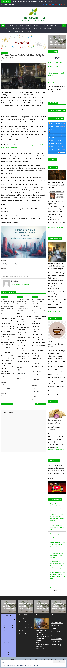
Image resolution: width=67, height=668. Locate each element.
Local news (9, 26)
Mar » (23, 637)
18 (28, 630)
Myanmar (55, 632)
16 (22, 630)
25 (28, 633)
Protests (20, 276)
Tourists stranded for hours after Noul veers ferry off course (23, 303)
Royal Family (48, 29)
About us (9, 32)
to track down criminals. (57, 227)
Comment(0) (24, 61)
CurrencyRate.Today (61, 155)
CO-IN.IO (62, 152)
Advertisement (18, 32)
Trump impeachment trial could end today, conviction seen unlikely (8, 404)
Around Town (37, 29)
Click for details (54, 311)
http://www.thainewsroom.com (20, 284)
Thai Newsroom (33, 18)
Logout (28, 32)
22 (19, 633)
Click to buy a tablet (55, 62)
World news (19, 26)
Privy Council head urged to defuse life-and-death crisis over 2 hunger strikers (39, 304)
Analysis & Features (47, 26)
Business (28, 26)
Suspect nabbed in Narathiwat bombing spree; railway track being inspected (35, 1)
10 (25, 627)
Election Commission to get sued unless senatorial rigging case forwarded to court (8, 305)
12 (31, 627)
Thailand (25, 276)
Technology (26, 29)
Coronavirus (56, 622)
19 (31, 630)
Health (8, 29)
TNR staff (20, 310)
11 (28, 627)
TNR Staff (16, 61)
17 (25, 630)
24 (25, 633)
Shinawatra (56, 638)
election (55, 629)
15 (19, 630)
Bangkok (55, 619)
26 (31, 633)
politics (55, 635)
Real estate (16, 29)
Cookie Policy (35, 665)
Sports (36, 26)
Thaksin (55, 644)
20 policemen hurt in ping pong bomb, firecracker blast (41, 404)
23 (22, 633)
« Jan (19, 637)
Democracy (14, 276)
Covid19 (55, 625)
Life (56, 26)
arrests (9, 276)
